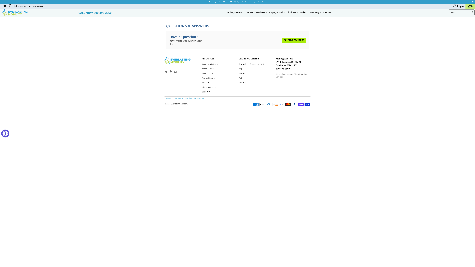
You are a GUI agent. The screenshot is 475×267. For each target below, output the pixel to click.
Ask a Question (295, 39)
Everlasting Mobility (179, 104)
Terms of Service (208, 78)
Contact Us (206, 92)
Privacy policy (207, 73)
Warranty (242, 73)
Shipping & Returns (210, 64)
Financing (315, 12)
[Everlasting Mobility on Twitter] (4, 6)
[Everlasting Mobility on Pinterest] (9, 6)
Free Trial (327, 12)
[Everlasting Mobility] (39, 12)
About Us (21, 6)
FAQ (29, 6)
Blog (240, 68)
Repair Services (208, 68)
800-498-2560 (103, 13)
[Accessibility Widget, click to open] (5, 133)
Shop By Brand (276, 12)
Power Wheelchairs (256, 12)
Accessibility (38, 6)
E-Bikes (303, 12)
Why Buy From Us (209, 87)
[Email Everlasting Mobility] (15, 6)
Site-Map (242, 82)
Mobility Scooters (235, 12)
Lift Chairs (291, 12)
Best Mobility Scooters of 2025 (251, 64)
